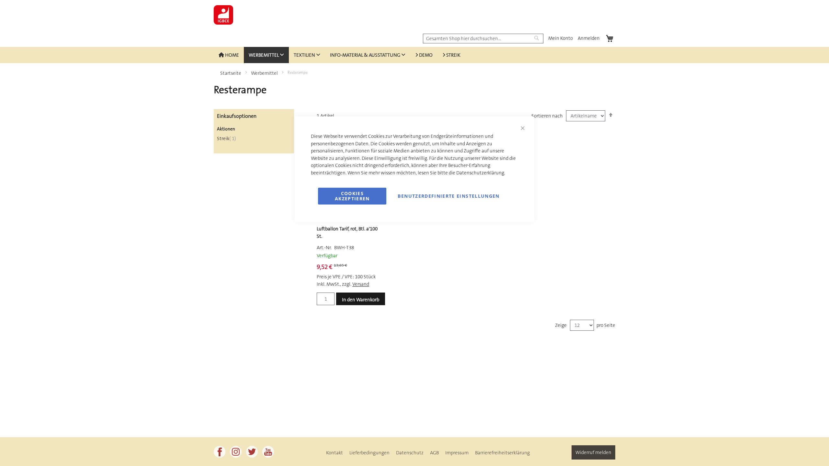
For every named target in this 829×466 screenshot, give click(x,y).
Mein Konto (560, 38)
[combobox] (483, 38)
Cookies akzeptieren (352, 196)
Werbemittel (265, 73)
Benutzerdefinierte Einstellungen (448, 196)
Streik (226, 138)
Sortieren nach (547, 116)
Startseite (231, 73)
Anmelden (589, 38)
